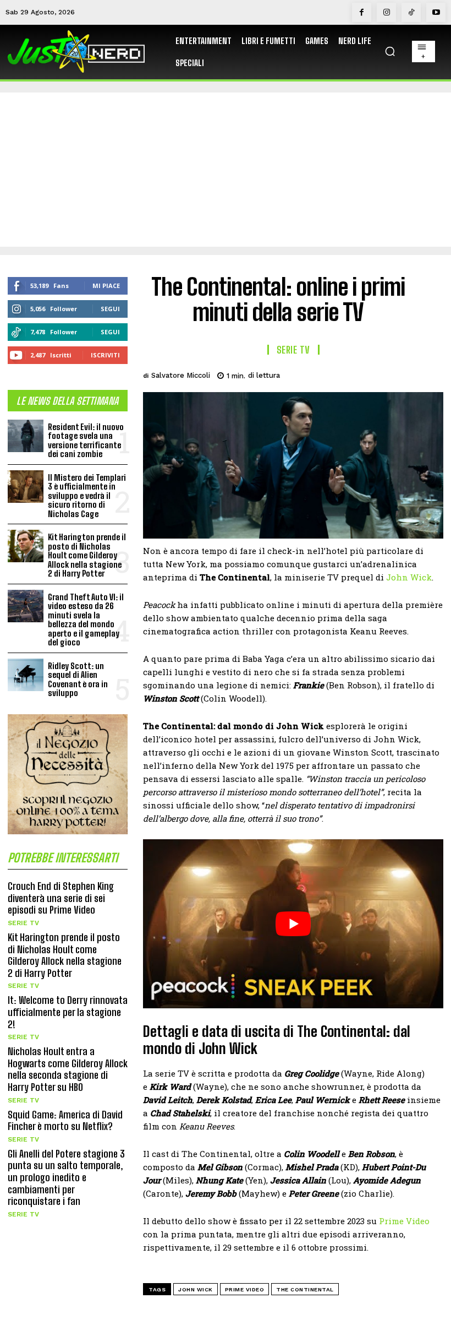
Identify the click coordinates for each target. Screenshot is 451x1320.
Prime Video (404, 1220)
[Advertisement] (225, 170)
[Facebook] (361, 12)
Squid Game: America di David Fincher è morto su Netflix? (65, 1121)
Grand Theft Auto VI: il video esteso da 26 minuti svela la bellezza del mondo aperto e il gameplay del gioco (86, 620)
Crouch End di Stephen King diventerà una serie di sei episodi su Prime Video (61, 898)
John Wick (409, 577)
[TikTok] (411, 12)
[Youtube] (436, 12)
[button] (390, 51)
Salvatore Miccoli (180, 375)
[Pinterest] (381, 374)
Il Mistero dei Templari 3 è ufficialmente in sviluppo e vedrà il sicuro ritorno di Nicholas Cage (87, 495)
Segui (110, 309)
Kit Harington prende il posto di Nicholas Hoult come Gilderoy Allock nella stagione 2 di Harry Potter (87, 555)
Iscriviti (105, 355)
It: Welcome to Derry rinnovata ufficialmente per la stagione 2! (68, 1012)
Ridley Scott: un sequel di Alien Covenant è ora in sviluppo (78, 679)
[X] (355, 374)
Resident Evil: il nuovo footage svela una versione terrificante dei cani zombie (86, 440)
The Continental (305, 1289)
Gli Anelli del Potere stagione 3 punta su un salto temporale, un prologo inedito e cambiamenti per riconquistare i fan (66, 1177)
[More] (431, 374)
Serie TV (23, 923)
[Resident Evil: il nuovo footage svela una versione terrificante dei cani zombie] (25, 436)
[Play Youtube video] (293, 923)
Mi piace (106, 285)
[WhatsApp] (406, 374)
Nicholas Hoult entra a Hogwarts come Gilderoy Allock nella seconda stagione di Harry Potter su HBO (68, 1069)
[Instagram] (386, 12)
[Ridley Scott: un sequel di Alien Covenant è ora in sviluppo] (25, 675)
